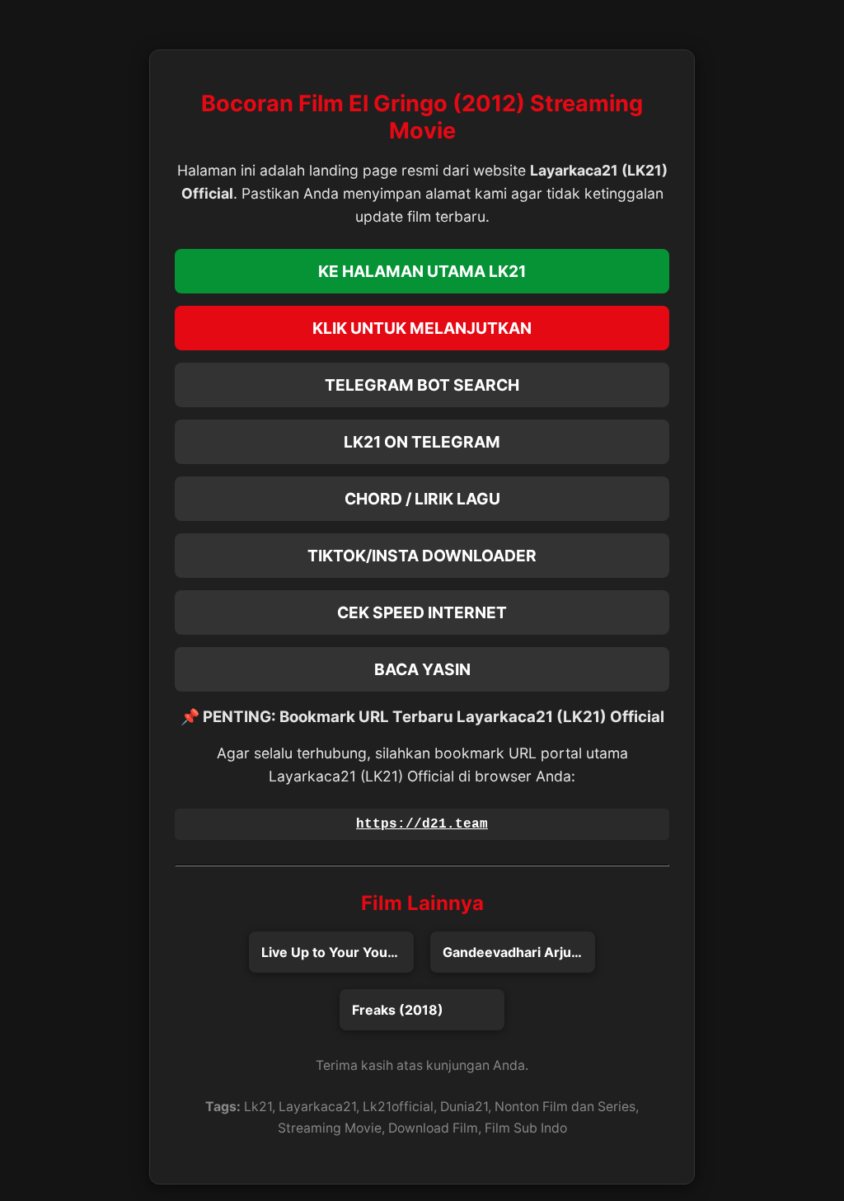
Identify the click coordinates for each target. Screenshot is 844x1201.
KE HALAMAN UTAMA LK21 (422, 271)
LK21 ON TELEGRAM (422, 442)
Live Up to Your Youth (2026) (337, 952)
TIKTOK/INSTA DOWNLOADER (422, 555)
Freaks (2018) (397, 1010)
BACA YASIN (422, 669)
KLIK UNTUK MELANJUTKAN (422, 328)
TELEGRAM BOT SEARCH (422, 385)
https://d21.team (422, 824)
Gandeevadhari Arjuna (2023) (519, 952)
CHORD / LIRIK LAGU (422, 499)
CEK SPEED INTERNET (422, 612)
